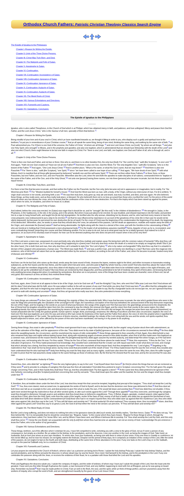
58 (36, 468)
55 (157, 401)
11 (75, 164)
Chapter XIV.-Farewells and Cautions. (33, 105)
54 (129, 391)
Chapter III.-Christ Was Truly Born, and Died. (35, 58)
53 (134, 388)
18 (158, 170)
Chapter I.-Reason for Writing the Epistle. (34, 49)
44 (151, 345)
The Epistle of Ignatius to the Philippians (29, 45)
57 (27, 419)
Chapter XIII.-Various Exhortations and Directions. (38, 100)
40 (160, 330)
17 (119, 170)
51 (18, 386)
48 (22, 366)
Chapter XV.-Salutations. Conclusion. (32, 109)
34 (100, 267)
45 (49, 350)
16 (68, 170)
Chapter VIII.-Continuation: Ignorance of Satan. (36, 79)
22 (30, 191)
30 (126, 227)
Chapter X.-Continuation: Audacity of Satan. (35, 88)
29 (79, 227)
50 (22, 374)
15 (21, 170)
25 (143, 210)
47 (121, 363)
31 (106, 245)
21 (67, 178)
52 (153, 386)
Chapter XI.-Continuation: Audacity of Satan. (35, 92)
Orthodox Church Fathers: (92, 24)
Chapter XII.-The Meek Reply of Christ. (33, 96)
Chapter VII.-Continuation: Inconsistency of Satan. (38, 75)
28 (169, 225)
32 (85, 248)
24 (62, 194)
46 (52, 363)
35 (94, 283)
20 (144, 173)
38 (38, 300)
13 (65, 167)
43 (75, 345)
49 (118, 369)
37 (50, 291)
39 (55, 327)
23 (69, 191)
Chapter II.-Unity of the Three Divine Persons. (36, 53)
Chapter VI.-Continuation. (27, 71)
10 (171, 161)
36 (140, 286)
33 (33, 253)
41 (98, 332)
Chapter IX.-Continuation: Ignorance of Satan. (36, 83)
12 (31, 167)
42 (128, 340)
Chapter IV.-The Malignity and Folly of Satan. (36, 62)
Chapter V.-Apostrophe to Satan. (30, 66)
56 (152, 412)
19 (107, 173)
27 (52, 225)
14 (144, 167)
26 (66, 217)
